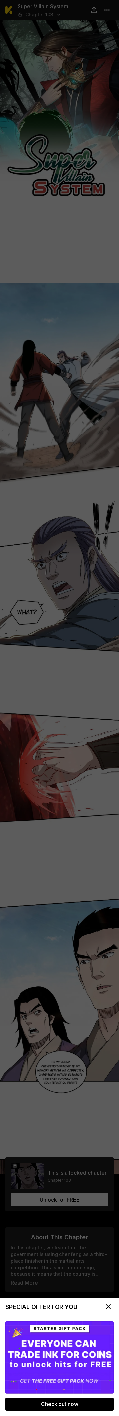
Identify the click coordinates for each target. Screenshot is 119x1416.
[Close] (108, 1307)
